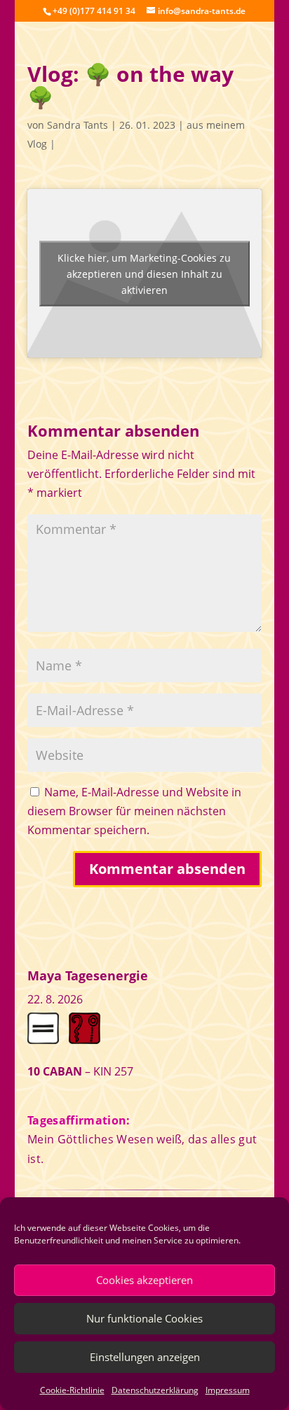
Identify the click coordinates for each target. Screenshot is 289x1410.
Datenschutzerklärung (155, 1390)
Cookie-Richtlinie (72, 1390)
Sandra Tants (77, 125)
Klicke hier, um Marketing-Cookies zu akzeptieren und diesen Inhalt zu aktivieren (144, 273)
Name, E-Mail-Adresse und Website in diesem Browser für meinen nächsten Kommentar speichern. (134, 811)
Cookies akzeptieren (144, 1280)
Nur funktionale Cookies (144, 1318)
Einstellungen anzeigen (145, 1357)
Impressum (228, 1390)
